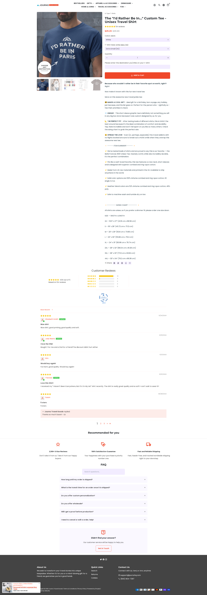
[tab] (103, 479)
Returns (94, 574)
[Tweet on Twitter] (118, 263)
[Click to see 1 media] (43, 85)
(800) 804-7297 (126, 579)
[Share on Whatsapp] (125, 263)
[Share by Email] (129, 263)
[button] (110, 26)
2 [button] (100, 423)
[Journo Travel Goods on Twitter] (101, 559)
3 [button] (104, 423)
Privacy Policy (82, 589)
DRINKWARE (127, 3)
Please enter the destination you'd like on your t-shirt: (127, 63)
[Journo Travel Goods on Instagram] (106, 559)
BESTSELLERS (79, 3)
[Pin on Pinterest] (122, 263)
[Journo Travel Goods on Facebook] (103, 559)
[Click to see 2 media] (56, 85)
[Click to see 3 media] (70, 85)
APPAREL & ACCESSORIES (107, 3)
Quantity (108, 54)
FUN (123, 6)
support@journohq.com (129, 575)
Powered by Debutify (43, 591)
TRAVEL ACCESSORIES (108, 6)
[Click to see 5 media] (97, 85)
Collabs (94, 578)
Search (94, 570)
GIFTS (90, 3)
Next (99, 45)
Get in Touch (103, 548)
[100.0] (103, 297)
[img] (46, 316)
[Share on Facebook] (114, 263)
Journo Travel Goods (56, 589)
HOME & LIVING (88, 6)
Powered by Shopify (93, 589)
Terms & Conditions (70, 589)
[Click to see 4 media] (83, 85)
